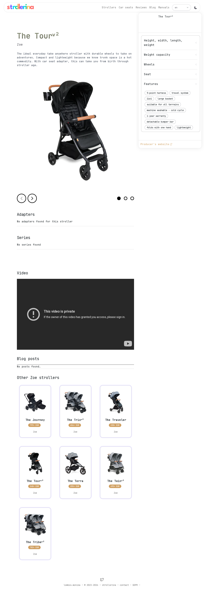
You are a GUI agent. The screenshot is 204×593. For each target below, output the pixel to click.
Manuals (163, 7)
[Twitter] (102, 579)
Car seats (126, 7)
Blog (152, 7)
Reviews (141, 7)
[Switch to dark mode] (195, 7)
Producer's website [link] (154, 144)
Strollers (109, 7)
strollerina (109, 585)
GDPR (135, 585)
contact (124, 585)
